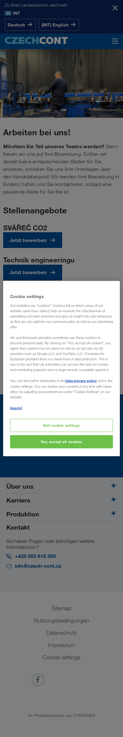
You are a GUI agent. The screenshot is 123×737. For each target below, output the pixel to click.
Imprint (16, 407)
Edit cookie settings (61, 425)
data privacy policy (81, 380)
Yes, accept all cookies (61, 441)
